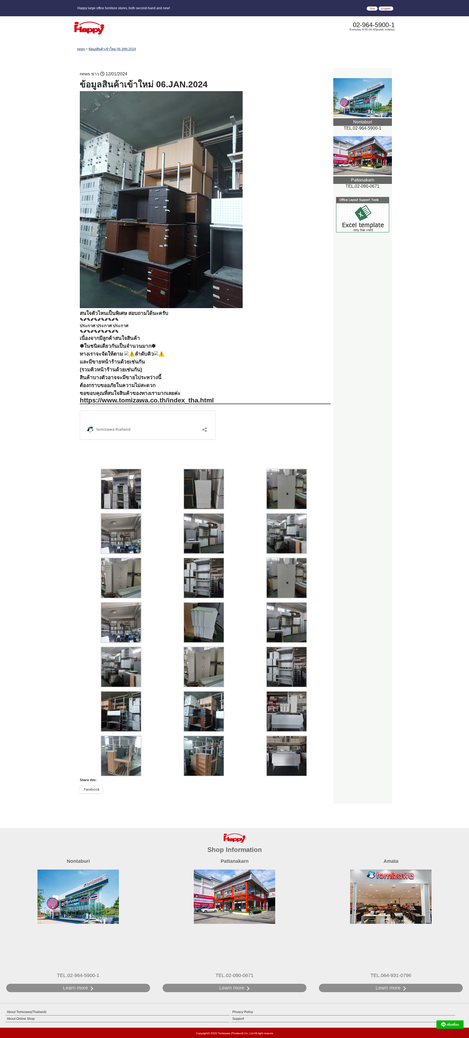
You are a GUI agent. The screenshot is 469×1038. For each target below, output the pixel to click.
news (85, 74)
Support (238, 1019)
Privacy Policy (242, 1012)
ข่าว (95, 74)
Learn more (75, 988)
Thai (372, 8)
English (386, 8)
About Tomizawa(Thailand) (26, 1012)
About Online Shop (21, 1019)
